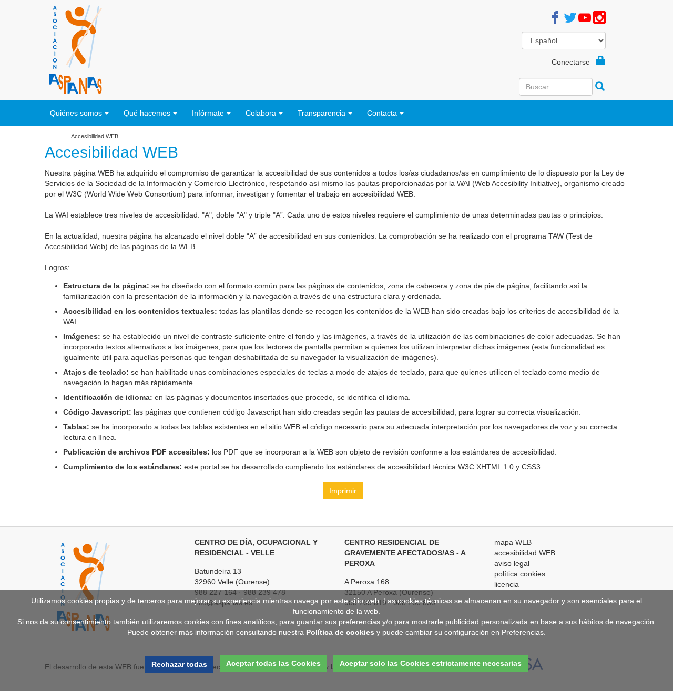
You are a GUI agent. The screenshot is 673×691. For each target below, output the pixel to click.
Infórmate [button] (208, 113)
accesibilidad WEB (524, 553)
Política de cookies (340, 632)
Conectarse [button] (574, 62)
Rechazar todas (179, 664)
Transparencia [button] (321, 113)
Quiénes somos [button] (76, 113)
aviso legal (511, 563)
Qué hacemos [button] (147, 113)
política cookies (519, 574)
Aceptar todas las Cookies (273, 663)
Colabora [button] (261, 113)
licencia (506, 584)
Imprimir (342, 491)
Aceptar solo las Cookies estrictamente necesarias (431, 663)
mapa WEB (513, 542)
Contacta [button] (382, 113)
